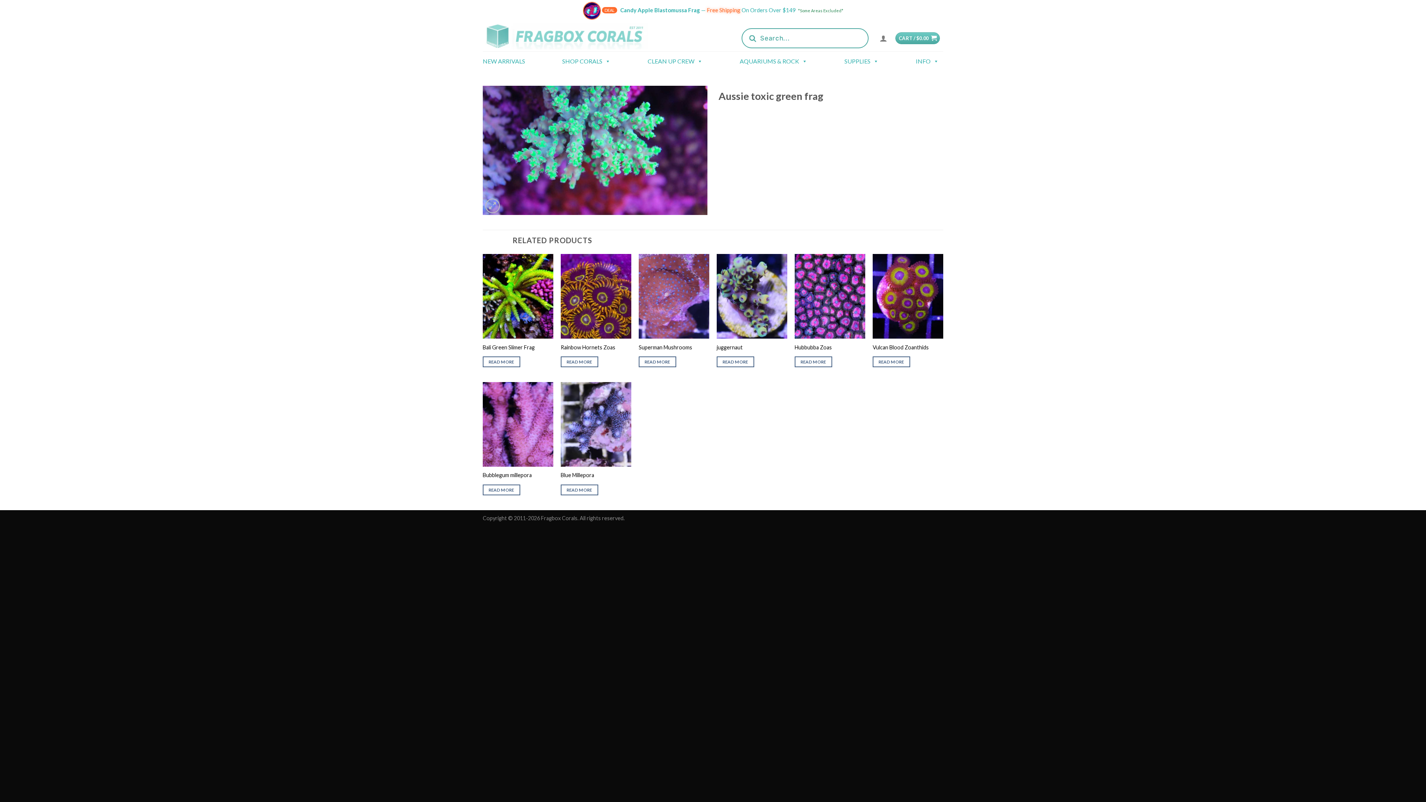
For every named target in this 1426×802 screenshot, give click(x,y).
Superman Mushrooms (665, 347)
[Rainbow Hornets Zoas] (596, 296)
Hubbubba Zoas (813, 347)
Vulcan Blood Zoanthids (901, 347)
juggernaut (730, 347)
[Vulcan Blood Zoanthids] (908, 296)
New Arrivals (504, 61)
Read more (501, 361)
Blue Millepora (577, 475)
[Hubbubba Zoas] (830, 296)
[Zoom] (492, 206)
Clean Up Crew (671, 61)
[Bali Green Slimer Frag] (518, 296)
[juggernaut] (752, 296)
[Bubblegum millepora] (518, 424)
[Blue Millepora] (596, 424)
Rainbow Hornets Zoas (588, 347)
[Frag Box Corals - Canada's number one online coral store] (575, 36)
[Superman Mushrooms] (674, 296)
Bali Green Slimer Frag (509, 347)
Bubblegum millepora (507, 475)
